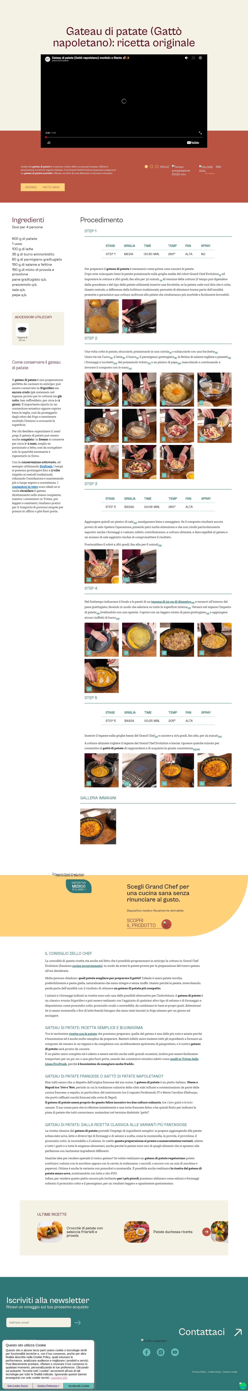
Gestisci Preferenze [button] (47, 1386)
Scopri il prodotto (141, 923)
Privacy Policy (199, 1371)
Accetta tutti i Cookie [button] (78, 1386)
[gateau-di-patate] (98, 827)
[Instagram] (161, 1352)
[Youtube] (175, 1352)
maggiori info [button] (59, 1377)
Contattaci (203, 1332)
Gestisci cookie (230, 1371)
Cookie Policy (214, 1371)
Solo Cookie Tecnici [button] (17, 1386)
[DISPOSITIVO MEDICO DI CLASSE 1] (68, 874)
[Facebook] (146, 1352)
